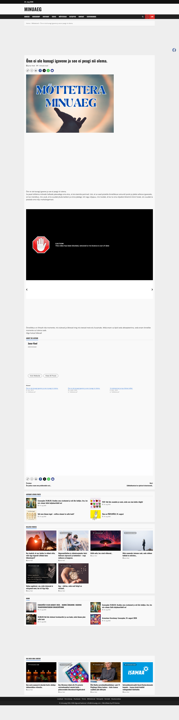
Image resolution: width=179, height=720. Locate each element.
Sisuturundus (91, 17)
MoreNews (106, 703)
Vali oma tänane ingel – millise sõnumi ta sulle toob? (31, 515)
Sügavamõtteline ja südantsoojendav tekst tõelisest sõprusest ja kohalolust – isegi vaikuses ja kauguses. (72, 555)
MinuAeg (33, 9)
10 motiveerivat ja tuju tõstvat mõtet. (121, 388)
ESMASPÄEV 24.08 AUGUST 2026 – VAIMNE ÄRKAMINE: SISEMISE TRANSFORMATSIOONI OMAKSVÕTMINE (31, 607)
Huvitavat (46, 17)
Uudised (26, 17)
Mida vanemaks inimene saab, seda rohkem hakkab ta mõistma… (137, 554)
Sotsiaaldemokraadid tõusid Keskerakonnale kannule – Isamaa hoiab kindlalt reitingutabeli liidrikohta (138, 687)
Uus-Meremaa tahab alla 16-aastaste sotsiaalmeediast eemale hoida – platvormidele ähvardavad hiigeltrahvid (71, 687)
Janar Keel (31, 66)
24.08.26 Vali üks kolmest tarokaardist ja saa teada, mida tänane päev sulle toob (31, 619)
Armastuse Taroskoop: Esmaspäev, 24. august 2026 (95, 619)
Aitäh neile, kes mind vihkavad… (101, 553)
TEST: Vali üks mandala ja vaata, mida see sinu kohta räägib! (95, 503)
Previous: (38, 484)
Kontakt (81, 17)
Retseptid (72, 17)
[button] (142, 16)
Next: (140, 484)
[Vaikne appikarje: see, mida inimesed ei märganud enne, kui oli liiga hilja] (41, 573)
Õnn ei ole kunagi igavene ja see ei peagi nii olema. (42, 388)
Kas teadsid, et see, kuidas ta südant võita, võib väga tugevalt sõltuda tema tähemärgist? (40, 555)
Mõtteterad (63, 17)
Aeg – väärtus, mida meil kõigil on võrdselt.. (70, 587)
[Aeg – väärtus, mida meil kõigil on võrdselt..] (73, 573)
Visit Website (35, 376)
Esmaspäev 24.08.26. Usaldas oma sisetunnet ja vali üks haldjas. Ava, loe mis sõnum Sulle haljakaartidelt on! (31, 503)
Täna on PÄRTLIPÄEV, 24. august (95, 515)
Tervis (54, 17)
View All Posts (50, 376)
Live (152, 17)
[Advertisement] (80, 41)
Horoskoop (36, 17)
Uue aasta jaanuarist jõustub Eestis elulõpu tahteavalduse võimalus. (41, 686)
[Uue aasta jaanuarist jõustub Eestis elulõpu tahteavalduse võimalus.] (41, 672)
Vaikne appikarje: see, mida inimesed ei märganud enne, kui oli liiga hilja (39, 587)
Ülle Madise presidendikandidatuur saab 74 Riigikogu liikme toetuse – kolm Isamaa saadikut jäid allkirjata (105, 687)
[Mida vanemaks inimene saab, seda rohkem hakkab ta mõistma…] (138, 541)
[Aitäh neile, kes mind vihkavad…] (105, 541)
